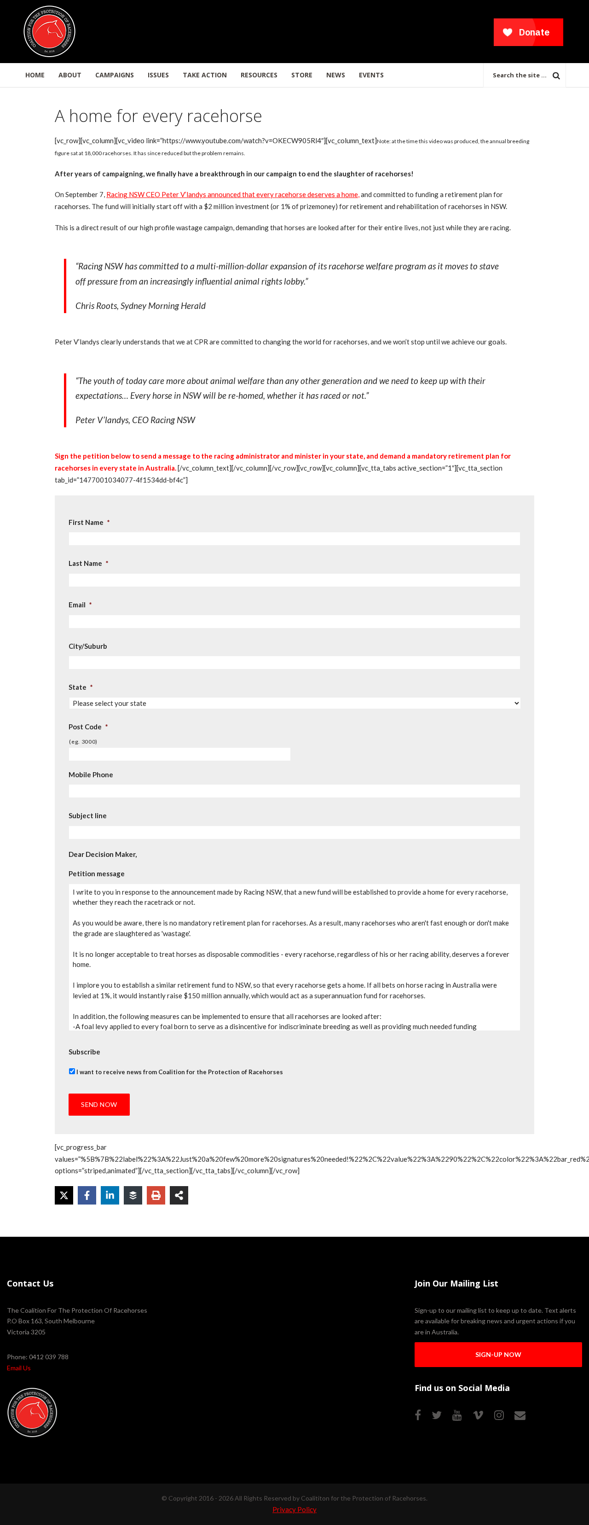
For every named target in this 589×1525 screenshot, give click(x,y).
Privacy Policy (294, 1509)
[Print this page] (156, 1195)
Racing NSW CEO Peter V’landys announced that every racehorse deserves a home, (232, 194)
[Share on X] (64, 1195)
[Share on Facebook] (87, 1195)
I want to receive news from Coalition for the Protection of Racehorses (179, 1072)
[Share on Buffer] (133, 1195)
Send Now (99, 1104)
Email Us (19, 1368)
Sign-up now (498, 1354)
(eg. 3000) (83, 741)
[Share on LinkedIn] (110, 1195)
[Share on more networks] (179, 1195)
